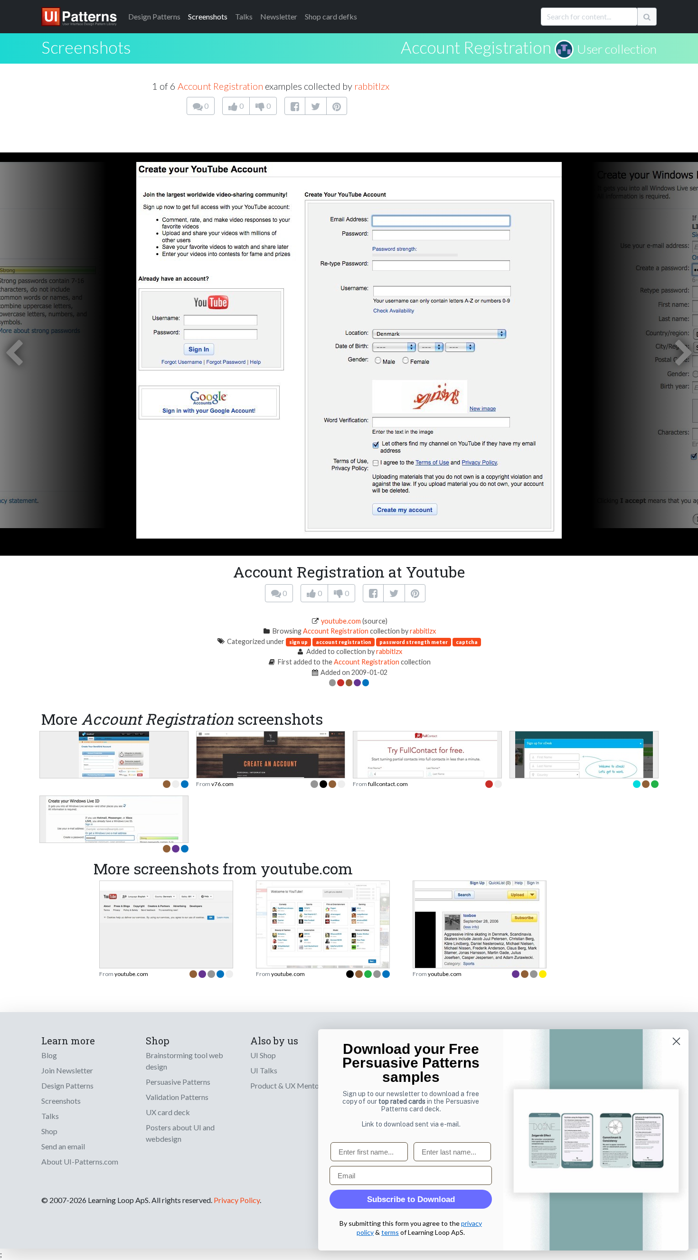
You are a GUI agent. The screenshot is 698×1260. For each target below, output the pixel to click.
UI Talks (263, 1070)
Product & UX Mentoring (291, 1085)
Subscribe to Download (411, 1199)
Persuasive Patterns (178, 1081)
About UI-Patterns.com (79, 1161)
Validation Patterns (177, 1096)
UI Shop (263, 1055)
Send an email (63, 1146)
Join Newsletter (67, 1070)
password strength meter (413, 642)
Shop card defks (331, 16)
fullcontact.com (388, 783)
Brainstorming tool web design (184, 1061)
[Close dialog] (676, 1041)
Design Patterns (67, 1085)
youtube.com (341, 621)
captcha (467, 642)
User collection (617, 49)
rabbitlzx (371, 86)
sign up (298, 642)
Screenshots (207, 16)
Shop (49, 1131)
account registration (343, 642)
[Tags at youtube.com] (480, 951)
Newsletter (278, 16)
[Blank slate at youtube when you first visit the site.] (322, 924)
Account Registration (476, 47)
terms (390, 1232)
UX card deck (168, 1112)
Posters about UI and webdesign (180, 1133)
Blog (49, 1055)
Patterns (154, 16)
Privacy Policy (237, 1199)
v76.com (222, 783)
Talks (244, 16)
